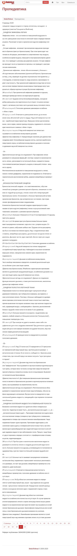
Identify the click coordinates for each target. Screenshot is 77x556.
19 (12, 527)
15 (64, 523)
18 (8, 527)
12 (52, 523)
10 (44, 523)
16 (69, 523)
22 (25, 527)
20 (17, 527)
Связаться (71, 2)
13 (56, 523)
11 (48, 523)
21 (21, 527)
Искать (46, 2)
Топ (57, 2)
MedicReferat (8, 19)
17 (4, 527)
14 (60, 523)
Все (63, 2)
